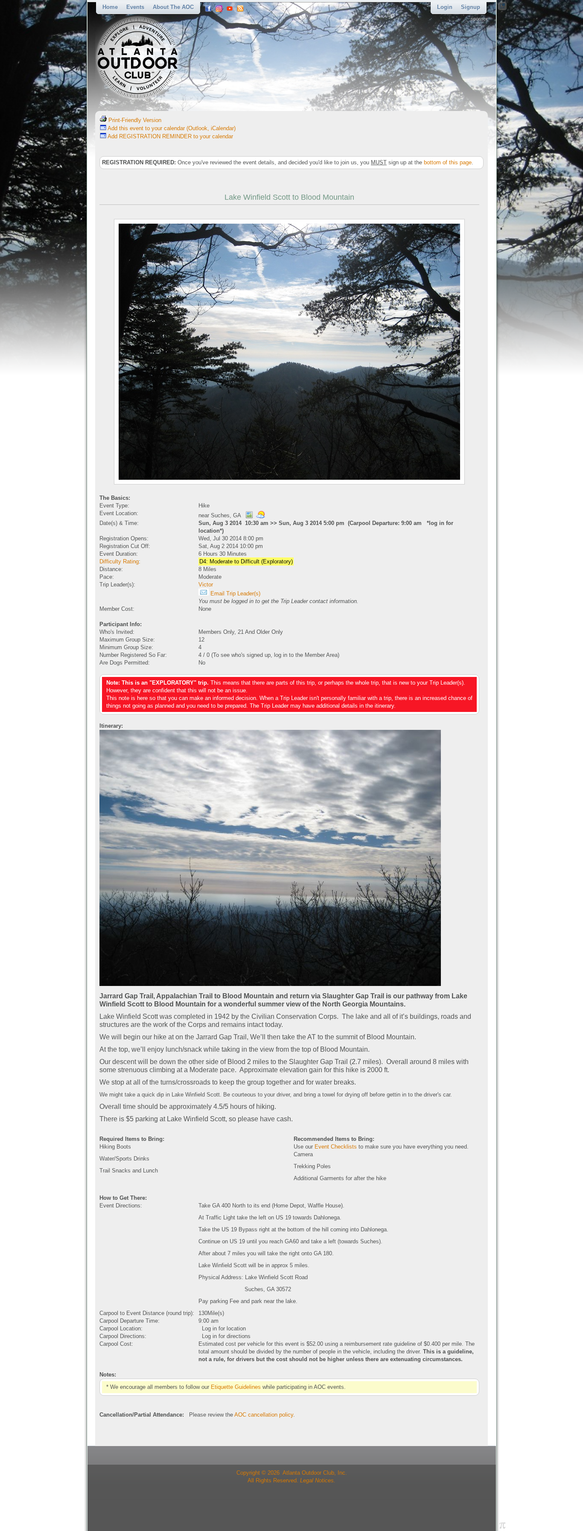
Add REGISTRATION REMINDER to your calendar (169, 136)
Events (135, 7)
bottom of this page (448, 162)
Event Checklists (336, 1146)
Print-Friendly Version (134, 120)
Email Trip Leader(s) (234, 593)
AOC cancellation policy (263, 1414)
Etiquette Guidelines (236, 1387)
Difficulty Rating (119, 561)
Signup (470, 7)
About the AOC (173, 7)
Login (444, 7)
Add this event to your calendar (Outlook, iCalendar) (171, 128)
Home (110, 7)
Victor (205, 584)
